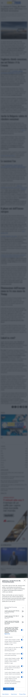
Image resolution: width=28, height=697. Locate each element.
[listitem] (14, 608)
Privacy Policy (22, 694)
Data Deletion (5, 694)
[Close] (25, 580)
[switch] (22, 611)
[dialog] (14, 637)
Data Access (14, 694)
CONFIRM (8, 688)
